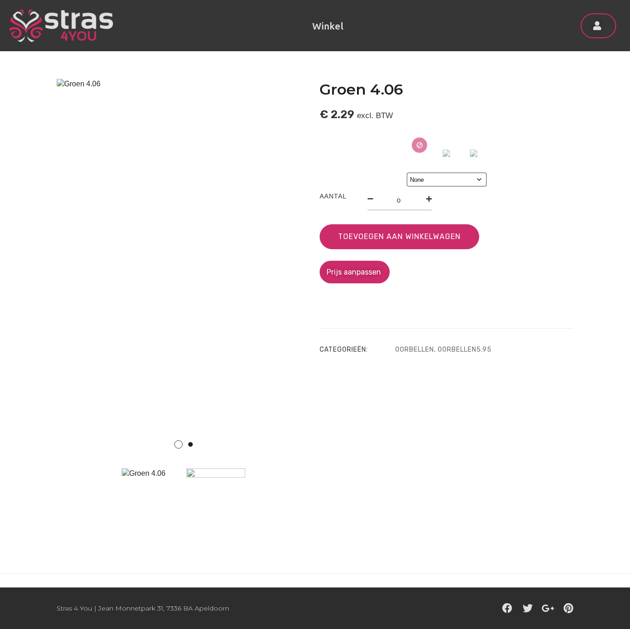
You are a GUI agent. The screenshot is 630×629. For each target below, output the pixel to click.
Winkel (328, 25)
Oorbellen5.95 (465, 349)
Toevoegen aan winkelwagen (399, 236)
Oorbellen (414, 349)
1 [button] (178, 444)
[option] (183, 269)
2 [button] (190, 444)
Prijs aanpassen (355, 272)
